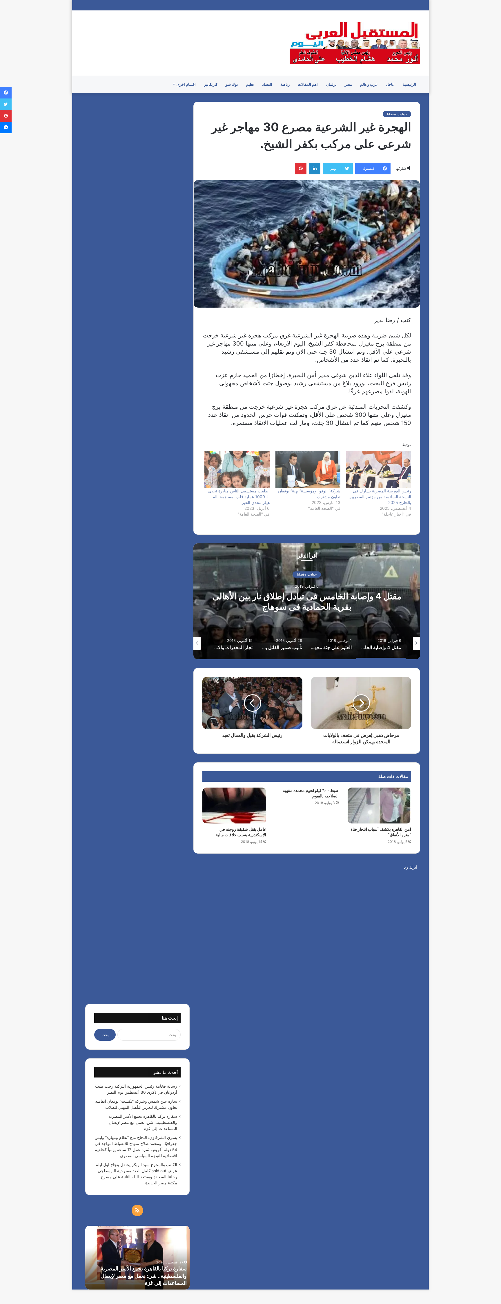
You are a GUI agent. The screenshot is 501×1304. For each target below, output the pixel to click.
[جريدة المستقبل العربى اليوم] (355, 43)
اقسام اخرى (186, 84)
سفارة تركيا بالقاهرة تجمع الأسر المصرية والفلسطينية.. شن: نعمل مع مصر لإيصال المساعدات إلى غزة (142, 1122)
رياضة (285, 84)
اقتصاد (267, 84)
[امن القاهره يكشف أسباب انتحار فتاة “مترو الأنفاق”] (379, 805)
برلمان (331, 84)
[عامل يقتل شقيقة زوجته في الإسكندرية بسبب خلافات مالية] (234, 805)
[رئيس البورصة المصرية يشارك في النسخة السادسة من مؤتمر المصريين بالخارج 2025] (378, 469)
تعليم (250, 84)
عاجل (390, 84)
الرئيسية (409, 84)
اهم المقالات (308, 84)
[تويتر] (6, 104)
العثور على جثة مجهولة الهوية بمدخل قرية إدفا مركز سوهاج (289, 601)
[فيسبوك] (6, 92)
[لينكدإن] (314, 168)
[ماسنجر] (6, 127)
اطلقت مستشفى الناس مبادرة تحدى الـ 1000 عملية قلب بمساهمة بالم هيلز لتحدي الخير (239, 496)
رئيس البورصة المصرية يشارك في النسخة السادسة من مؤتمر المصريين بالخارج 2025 (379, 496)
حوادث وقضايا (397, 114)
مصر (348, 84)
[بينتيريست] (300, 168)
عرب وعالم (369, 84)
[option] (289, 601)
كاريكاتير (210, 84)
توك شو (232, 84)
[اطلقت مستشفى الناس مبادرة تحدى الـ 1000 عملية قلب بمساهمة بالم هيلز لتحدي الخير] (236, 469)
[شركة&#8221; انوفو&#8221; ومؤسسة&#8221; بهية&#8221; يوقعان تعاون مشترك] (307, 469)
